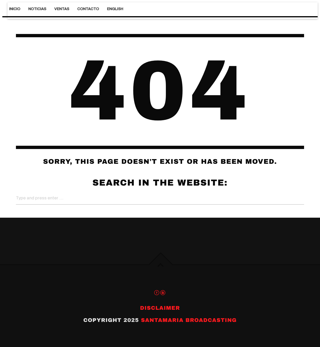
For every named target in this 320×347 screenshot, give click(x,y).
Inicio (14, 9)
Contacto (88, 9)
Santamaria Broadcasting (189, 320)
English (115, 9)
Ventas (61, 9)
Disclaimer (160, 308)
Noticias (37, 9)
